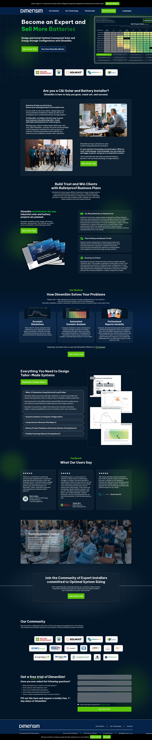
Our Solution (54, 11)
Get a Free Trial (108, 11)
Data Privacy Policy (90, 733)
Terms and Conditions (70, 733)
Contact (130, 726)
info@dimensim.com (125, 733)
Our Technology (71, 11)
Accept (106, 737)
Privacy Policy (105, 704)
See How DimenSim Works (53, 49)
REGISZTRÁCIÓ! (112, 3)
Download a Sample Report (34, 382)
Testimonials (90, 11)
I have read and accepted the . (95, 704)
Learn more (96, 737)
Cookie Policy (108, 733)
